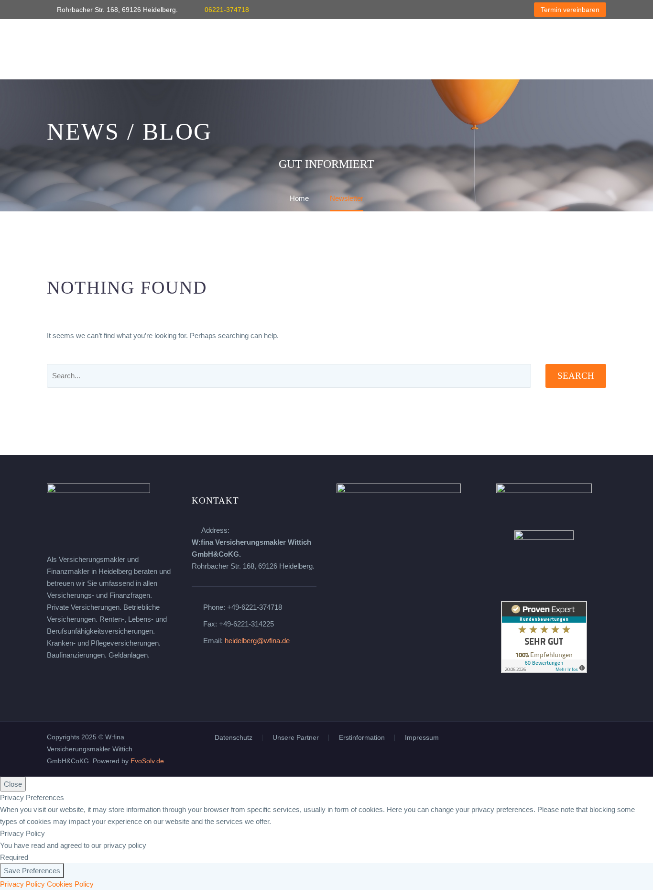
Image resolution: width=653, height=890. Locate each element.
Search (575, 376)
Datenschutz (233, 738)
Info (466, 49)
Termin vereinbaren (570, 9)
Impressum (422, 738)
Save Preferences (32, 871)
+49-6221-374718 (254, 607)
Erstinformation (362, 738)
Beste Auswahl (412, 49)
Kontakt (509, 49)
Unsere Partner (295, 738)
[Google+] (496, 9)
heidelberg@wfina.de (257, 641)
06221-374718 (227, 9)
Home (56, 49)
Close (13, 784)
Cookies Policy (70, 884)
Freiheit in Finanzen (123, 49)
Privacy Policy (22, 884)
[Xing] (481, 9)
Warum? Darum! (211, 49)
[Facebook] (453, 9)
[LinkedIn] (467, 9)
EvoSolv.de (147, 761)
